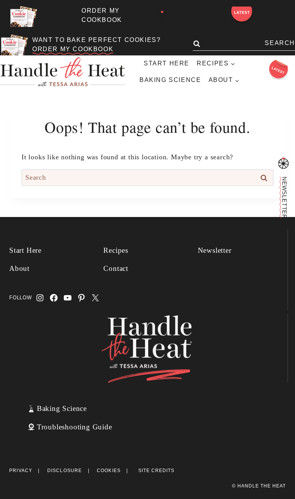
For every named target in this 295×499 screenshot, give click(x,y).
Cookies (109, 470)
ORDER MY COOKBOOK (72, 49)
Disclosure (64, 470)
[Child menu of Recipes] (216, 63)
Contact (115, 268)
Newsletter (215, 250)
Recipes (115, 250)
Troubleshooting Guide (74, 427)
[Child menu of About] (224, 80)
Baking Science (170, 80)
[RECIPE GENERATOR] (162, 17)
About (19, 268)
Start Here (166, 63)
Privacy (20, 470)
